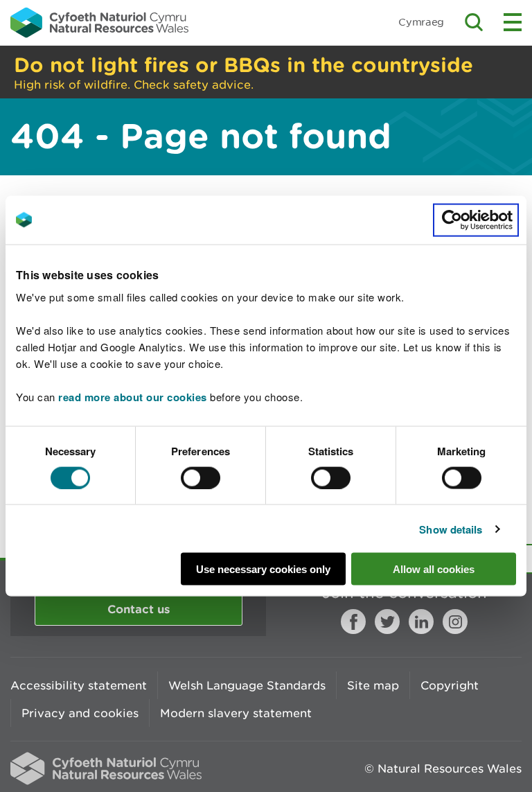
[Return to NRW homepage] (99, 22)
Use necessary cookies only (263, 569)
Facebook (353, 621)
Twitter (387, 621)
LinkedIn (421, 621)
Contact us (138, 608)
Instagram (455, 621)
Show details (450, 528)
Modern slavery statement (236, 713)
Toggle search (473, 22)
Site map (373, 685)
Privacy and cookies (80, 713)
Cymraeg (421, 21)
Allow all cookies (434, 569)
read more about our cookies (132, 397)
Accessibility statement (78, 685)
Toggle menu (512, 22)
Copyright (449, 685)
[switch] (200, 477)
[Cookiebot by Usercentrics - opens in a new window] (476, 220)
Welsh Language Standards (247, 685)
